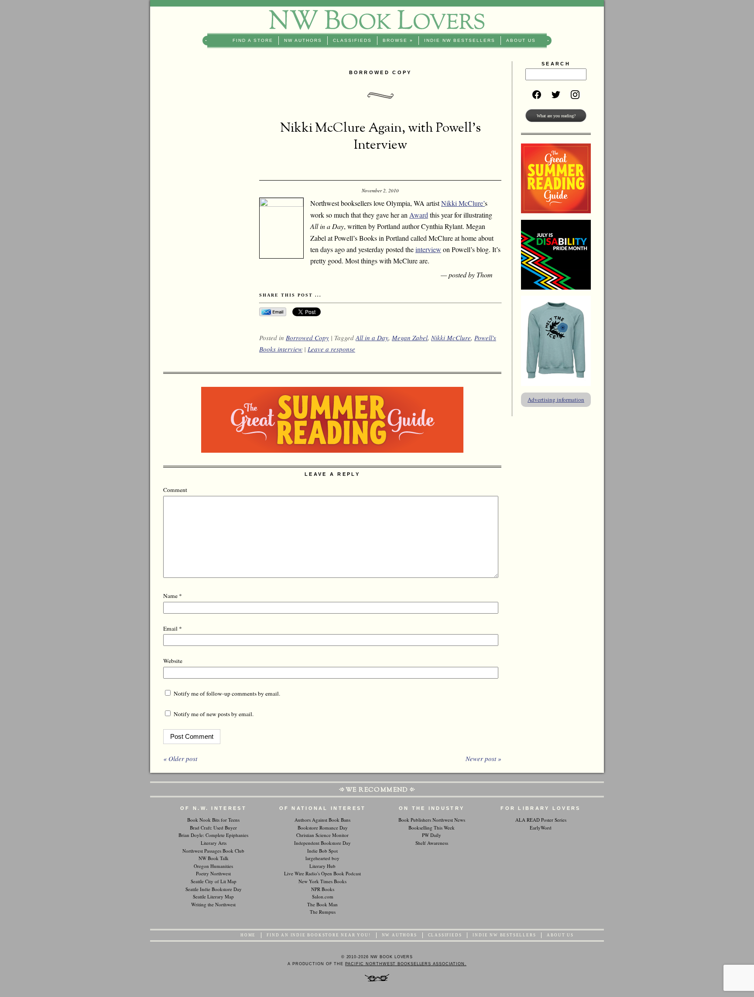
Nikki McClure (451, 337)
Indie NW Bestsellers (459, 40)
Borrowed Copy (307, 337)
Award (418, 214)
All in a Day (372, 337)
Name (172, 596)
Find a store (253, 40)
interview (428, 249)
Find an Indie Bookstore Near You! (318, 935)
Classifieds (352, 40)
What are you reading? (556, 115)
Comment (175, 490)
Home (248, 935)
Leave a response (331, 349)
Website (172, 661)
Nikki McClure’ (463, 203)
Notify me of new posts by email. (214, 714)
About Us (521, 40)
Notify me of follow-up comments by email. (227, 693)
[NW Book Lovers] (377, 20)
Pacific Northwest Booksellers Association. (405, 964)
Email (172, 628)
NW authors (303, 40)
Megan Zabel (410, 337)
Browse (398, 40)
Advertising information (556, 399)
